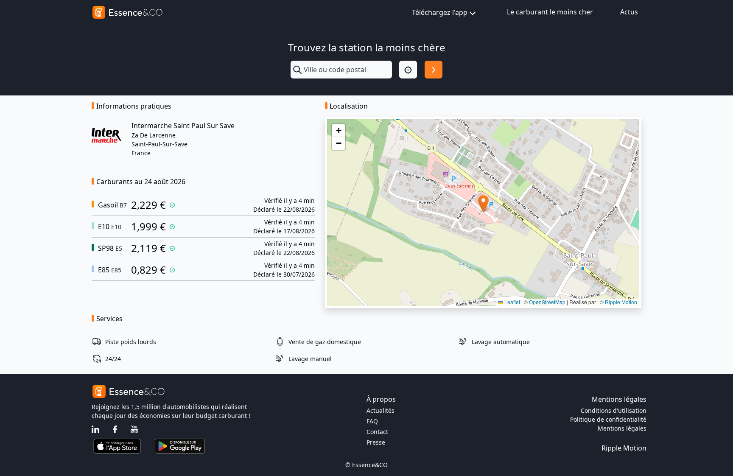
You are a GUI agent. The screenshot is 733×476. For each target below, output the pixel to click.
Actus (629, 12)
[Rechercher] (433, 69)
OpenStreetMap (547, 301)
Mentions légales (622, 428)
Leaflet (511, 301)
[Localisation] (408, 69)
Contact (377, 432)
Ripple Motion (621, 301)
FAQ (372, 421)
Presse (375, 442)
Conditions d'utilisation (613, 410)
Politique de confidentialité (608, 419)
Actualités (380, 410)
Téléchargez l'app (439, 12)
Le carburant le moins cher (550, 12)
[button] (483, 204)
